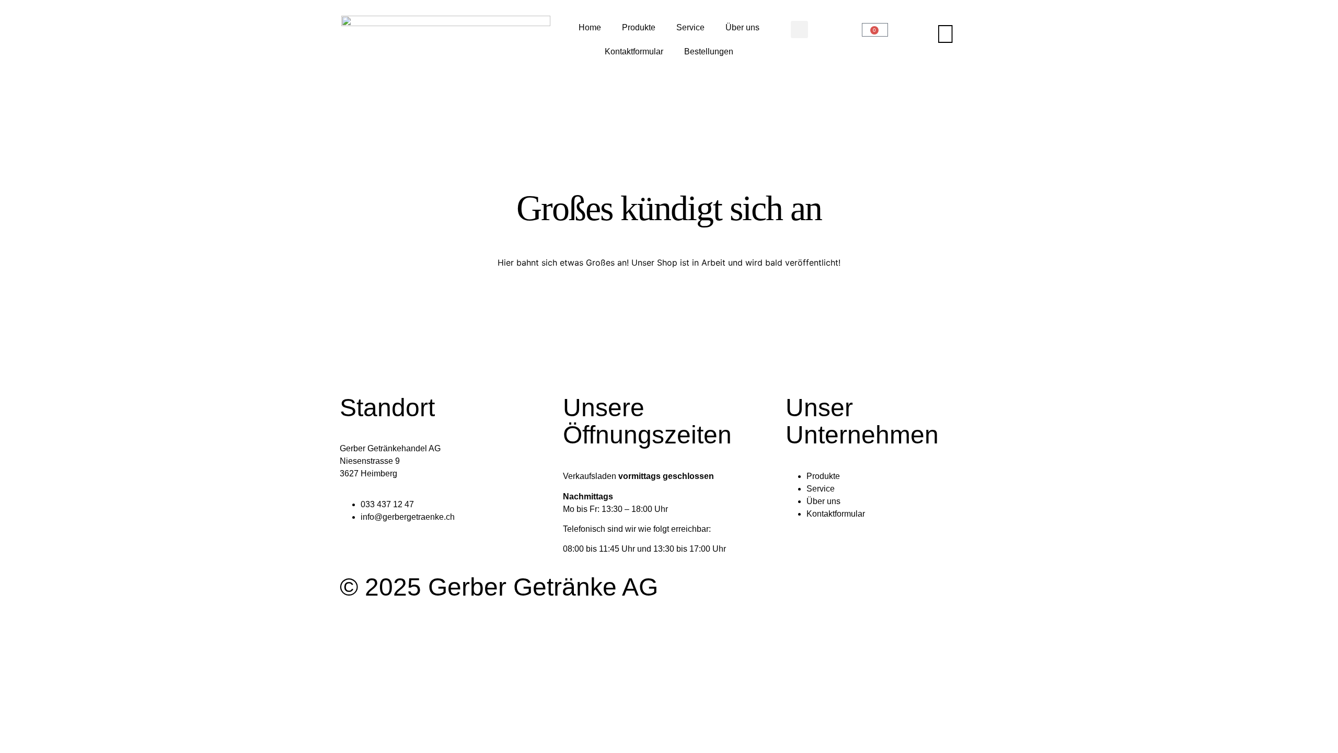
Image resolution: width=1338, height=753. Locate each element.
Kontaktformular (634, 51)
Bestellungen (708, 51)
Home (590, 27)
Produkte (638, 27)
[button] (799, 29)
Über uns (742, 27)
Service (690, 27)
